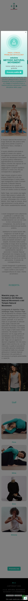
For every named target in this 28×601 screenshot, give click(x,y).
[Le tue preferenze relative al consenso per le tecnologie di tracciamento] (25, 598)
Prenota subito (13, 72)
